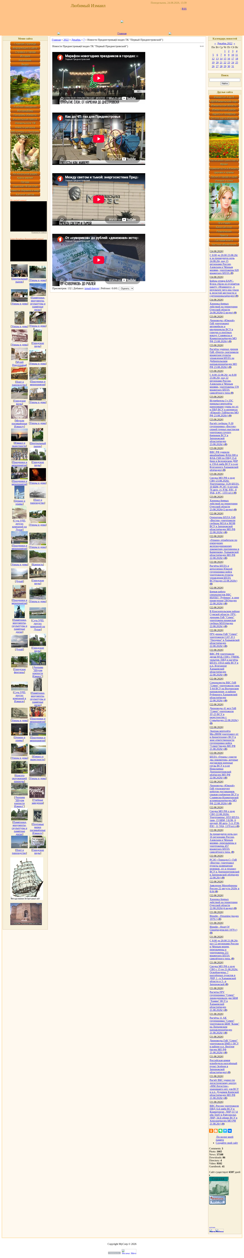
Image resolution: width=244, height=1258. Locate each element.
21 (221, 62)
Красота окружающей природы (19, 778)
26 (213, 66)
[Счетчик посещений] (217, 1203)
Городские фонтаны (20, 671)
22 (225, 62)
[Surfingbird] (225, 1131)
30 (228, 66)
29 (225, 66)
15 (225, 58)
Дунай (19, 581)
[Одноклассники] (211, 1131)
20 (217, 62)
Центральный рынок (20, 280)
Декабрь (76, 39)
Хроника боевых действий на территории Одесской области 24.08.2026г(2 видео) (224, 308)
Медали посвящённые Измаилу (19, 423)
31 (232, 66)
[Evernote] (220, 1131)
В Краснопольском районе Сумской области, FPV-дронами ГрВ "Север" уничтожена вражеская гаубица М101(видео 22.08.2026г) (225, 619)
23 (228, 62)
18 (236, 58)
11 (236, 54)
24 (232, 62)
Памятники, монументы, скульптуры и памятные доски (37, 303)
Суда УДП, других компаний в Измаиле (19, 697)
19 (213, 62)
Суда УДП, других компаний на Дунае (19, 525)
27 (217, 66)
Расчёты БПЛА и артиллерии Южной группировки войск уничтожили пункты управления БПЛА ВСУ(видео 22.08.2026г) (223, 573)
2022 (66, 39)
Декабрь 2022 (224, 43)
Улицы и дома (38, 280)
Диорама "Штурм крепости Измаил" (37, 672)
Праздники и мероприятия (37, 383)
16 (228, 58)
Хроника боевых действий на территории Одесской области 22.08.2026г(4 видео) (224, 904)
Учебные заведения (37, 801)
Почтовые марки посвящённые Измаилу (37, 829)
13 (217, 58)
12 (213, 58)
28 (221, 66)
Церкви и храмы (19, 502)
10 (232, 54)
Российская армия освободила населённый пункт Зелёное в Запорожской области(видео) (223, 1066)
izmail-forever (91, 288)
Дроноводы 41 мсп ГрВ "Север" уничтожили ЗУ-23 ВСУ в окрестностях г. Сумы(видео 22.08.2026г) (224, 714)
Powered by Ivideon (39, 232)
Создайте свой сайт (227, 1142)
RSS (184, 8)
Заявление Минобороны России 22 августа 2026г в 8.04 (224, 888)
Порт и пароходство (19, 383)
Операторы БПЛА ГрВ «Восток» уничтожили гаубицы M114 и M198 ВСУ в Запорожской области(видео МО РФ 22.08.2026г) (223, 525)
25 (236, 62)
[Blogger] (216, 1131)
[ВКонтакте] (230, 1131)
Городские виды (38, 345)
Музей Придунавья (19, 363)
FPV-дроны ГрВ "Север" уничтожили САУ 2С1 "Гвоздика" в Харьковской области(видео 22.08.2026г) (225, 640)
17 (232, 58)
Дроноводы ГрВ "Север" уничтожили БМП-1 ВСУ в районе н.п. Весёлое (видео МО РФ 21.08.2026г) (224, 1046)
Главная (122, 33)
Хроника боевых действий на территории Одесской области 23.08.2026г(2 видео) (224, 505)
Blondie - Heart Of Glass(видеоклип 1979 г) (223, 928)
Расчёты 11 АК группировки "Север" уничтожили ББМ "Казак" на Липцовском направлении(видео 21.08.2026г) (224, 1025)
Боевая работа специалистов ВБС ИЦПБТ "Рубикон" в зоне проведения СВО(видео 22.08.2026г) (224, 597)
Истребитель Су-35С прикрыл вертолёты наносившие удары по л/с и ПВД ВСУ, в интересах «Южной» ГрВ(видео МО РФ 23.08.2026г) (224, 408)
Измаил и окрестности (19, 444)
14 (221, 58)
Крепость (37, 564)
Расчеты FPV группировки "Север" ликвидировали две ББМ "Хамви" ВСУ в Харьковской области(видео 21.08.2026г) (224, 1001)
